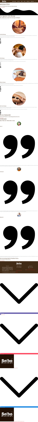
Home (22, 1)
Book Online (14, 1)
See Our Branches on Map (19, 270)
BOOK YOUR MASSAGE (2, 7)
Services (18, 1)
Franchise (32, 1)
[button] (35, 1)
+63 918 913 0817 (31, 268)
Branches (28, 1)
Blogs (24, 1)
